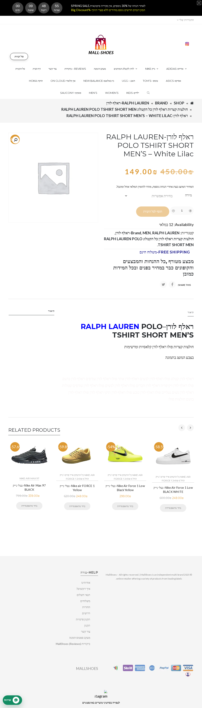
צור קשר (85, 631)
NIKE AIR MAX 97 (29, 478)
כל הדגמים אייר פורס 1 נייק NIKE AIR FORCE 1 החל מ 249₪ (77, 477)
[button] (15, 139)
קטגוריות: (187, 233)
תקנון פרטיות (83, 619)
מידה (188, 195)
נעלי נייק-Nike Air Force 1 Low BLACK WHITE (173, 489)
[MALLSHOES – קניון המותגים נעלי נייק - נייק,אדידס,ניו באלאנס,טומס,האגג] (101, 44)
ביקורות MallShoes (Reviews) (73, 643)
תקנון (87, 625)
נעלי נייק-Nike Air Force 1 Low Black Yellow (125, 488)
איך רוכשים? (83, 588)
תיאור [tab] (51, 310)
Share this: (184, 284)
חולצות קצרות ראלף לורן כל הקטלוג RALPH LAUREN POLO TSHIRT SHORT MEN (124, 109)
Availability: (184, 224)
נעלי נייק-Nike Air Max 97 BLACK (29, 487)
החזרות (86, 607)
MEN (147, 233)
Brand (161, 103)
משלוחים (85, 601)
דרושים (86, 613)
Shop (179, 103)
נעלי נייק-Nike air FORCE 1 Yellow (77, 488)
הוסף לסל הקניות (152, 211)
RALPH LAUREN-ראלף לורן (127, 103)
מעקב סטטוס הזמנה (79, 637)
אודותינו (85, 582)
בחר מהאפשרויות (29, 505)
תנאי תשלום (83, 594)
